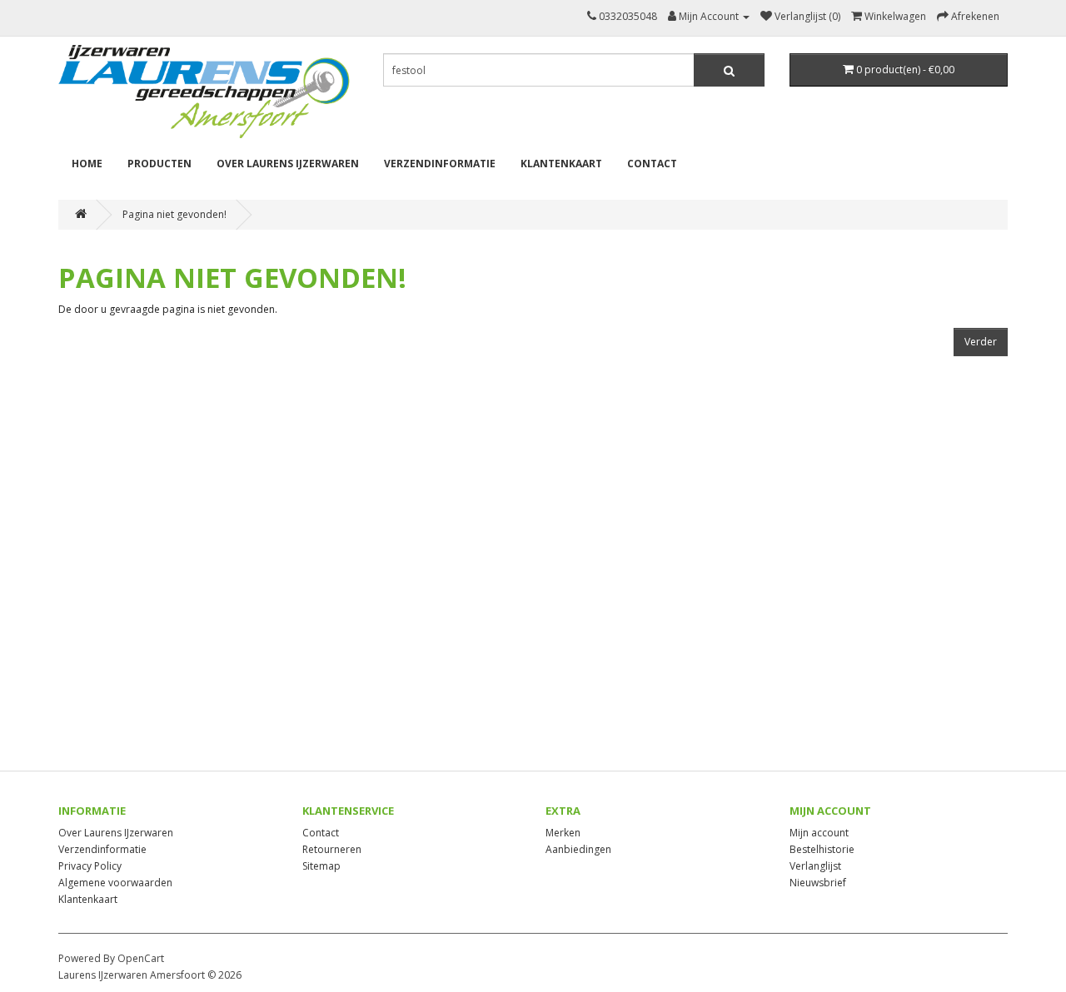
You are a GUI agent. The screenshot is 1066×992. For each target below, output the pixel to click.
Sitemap (321, 866)
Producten (159, 163)
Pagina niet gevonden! (174, 214)
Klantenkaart (561, 163)
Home (87, 163)
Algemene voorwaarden (115, 882)
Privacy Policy (90, 866)
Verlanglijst (815, 866)
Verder (980, 342)
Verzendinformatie (440, 163)
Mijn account (819, 833)
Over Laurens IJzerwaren (288, 163)
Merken (562, 833)
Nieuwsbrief (818, 882)
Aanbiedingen (578, 849)
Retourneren (331, 849)
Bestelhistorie (822, 849)
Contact (652, 163)
